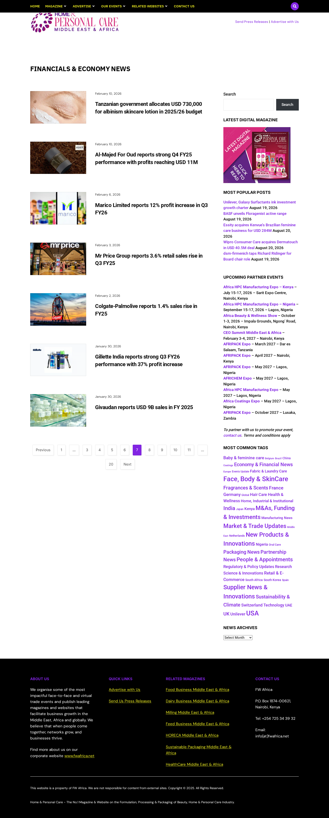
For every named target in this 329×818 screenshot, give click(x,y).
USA (252, 613)
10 (175, 450)
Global (245, 495)
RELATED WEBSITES (148, 6)
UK (226, 614)
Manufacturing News (277, 518)
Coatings (228, 465)
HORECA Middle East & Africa (192, 735)
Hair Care (258, 494)
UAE (288, 605)
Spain (285, 580)
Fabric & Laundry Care (268, 471)
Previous (43, 450)
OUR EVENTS (111, 6)
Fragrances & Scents (245, 488)
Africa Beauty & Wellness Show (250, 315)
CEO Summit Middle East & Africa (252, 332)
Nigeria (262, 544)
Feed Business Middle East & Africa (197, 723)
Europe (227, 471)
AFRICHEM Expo (237, 378)
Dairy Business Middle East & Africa (197, 700)
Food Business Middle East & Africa (197, 689)
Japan (240, 509)
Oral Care (275, 544)
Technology (273, 605)
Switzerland (252, 605)
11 (189, 450)
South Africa (254, 580)
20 (111, 464)
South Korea (272, 580)
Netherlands (237, 535)
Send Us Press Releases (130, 700)
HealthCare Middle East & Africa (194, 764)
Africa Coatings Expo (241, 401)
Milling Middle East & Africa (190, 712)
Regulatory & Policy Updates (248, 566)
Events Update (240, 471)
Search (229, 94)
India (229, 508)
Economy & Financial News (263, 464)
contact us (232, 435)
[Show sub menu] (65, 6)
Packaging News (241, 552)
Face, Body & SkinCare (255, 479)
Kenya (249, 508)
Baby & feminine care (243, 457)
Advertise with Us (285, 21)
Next (127, 464)
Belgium (269, 458)
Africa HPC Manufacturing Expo (250, 389)
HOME (35, 6)
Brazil (278, 458)
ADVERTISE (82, 6)
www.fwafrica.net (79, 755)
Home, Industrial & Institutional (267, 501)
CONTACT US (184, 6)
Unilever (237, 614)
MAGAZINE (54, 6)
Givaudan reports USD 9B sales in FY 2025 (144, 407)
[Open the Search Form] (295, 6)
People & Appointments (265, 559)
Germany (232, 494)
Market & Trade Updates (254, 526)
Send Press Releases (251, 21)
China (286, 458)
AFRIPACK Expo (237, 344)
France (276, 488)
